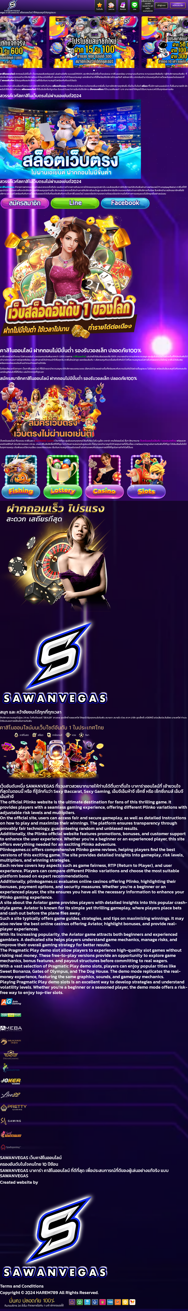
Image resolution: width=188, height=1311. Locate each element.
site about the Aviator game (32, 902)
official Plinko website (30, 802)
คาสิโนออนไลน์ (7, 73)
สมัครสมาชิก (177, 5)
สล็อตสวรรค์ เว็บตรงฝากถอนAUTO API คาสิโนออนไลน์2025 (147, 6)
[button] (4, 42)
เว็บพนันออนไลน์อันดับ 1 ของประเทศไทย (158, 440)
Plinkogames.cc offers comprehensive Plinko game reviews (58, 849)
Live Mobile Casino (44, 440)
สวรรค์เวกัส (8, 80)
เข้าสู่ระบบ (161, 5)
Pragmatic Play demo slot (34, 950)
